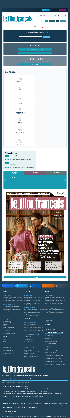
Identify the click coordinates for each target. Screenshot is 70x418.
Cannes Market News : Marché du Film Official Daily (55, 364)
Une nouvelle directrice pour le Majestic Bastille (18, 159)
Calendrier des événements (29, 353)
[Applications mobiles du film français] (65, 15)
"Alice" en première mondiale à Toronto (31, 315)
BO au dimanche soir (7, 321)
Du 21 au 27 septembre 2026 (8, 353)
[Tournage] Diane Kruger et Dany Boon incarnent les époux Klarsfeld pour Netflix (55, 301)
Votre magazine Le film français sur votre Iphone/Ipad (53, 359)
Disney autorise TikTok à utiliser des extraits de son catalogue (54, 310)
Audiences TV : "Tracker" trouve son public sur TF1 (33, 325)
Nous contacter (48, 337)
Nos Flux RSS (47, 362)
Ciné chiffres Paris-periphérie (8, 327)
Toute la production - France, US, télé (31, 351)
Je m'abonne (35, 277)
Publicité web (47, 346)
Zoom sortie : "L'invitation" (8, 298)
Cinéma (46, 21)
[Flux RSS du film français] (55, 15)
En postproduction (13, 178)
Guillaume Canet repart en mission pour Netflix (54, 303)
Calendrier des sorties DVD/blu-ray (52, 327)
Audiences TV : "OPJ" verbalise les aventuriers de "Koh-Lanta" (33, 328)
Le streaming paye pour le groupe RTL (52, 308)
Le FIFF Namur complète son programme (11, 306)
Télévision (52, 21)
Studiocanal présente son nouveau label (11, 308)
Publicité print (48, 347)
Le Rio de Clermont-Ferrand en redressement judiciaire (20, 167)
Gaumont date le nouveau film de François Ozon (18, 155)
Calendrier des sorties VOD (50, 329)
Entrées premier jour (6, 325)
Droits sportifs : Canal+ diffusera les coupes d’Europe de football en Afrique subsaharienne (33, 313)
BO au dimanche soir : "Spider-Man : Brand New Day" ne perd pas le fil (20, 163)
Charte (46, 349)
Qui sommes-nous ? (49, 335)
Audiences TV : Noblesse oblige (30, 324)
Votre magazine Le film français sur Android (53, 361)
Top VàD (46, 321)
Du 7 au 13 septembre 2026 (8, 350)
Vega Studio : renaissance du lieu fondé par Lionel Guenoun (12, 301)
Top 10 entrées (5, 324)
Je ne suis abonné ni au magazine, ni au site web (35, 52)
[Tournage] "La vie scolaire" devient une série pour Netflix (54, 298)
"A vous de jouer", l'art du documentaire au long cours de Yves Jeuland (33, 298)
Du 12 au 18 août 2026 (28, 336)
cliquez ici (35, 64)
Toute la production (35, 185)
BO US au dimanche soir (7, 332)
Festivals (4, 339)
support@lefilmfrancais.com (37, 396)
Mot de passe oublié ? (54, 9)
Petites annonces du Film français (30, 354)
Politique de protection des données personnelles (55, 340)
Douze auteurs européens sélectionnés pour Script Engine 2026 (34, 310)
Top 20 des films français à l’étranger (10, 333)
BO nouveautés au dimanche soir (9, 322)
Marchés (4, 341)
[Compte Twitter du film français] (62, 15)
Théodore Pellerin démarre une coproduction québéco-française (11, 310)
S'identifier (45, 9)
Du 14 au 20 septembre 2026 (8, 351)
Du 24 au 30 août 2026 (7, 347)
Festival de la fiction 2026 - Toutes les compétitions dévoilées (31, 304)
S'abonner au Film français (29, 347)
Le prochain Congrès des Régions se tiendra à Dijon (13, 297)
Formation (63, 21)
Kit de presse (47, 344)
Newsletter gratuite (28, 350)
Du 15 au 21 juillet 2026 (28, 338)
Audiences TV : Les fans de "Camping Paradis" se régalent (33, 331)
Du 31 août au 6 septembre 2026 (9, 348)
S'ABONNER (62, 9)
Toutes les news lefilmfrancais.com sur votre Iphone (54, 356)
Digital (57, 21)
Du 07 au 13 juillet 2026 (28, 339)
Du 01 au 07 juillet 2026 (28, 341)
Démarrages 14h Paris (7, 319)
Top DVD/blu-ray (48, 320)
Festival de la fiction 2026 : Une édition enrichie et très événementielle (33, 301)
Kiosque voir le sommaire (29, 348)
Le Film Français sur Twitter (50, 352)
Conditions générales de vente (51, 341)
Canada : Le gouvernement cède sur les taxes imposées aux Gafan (54, 313)
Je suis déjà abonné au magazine (35, 49)
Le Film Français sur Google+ (50, 353)
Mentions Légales (48, 338)
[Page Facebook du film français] (59, 15)
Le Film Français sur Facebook (51, 350)
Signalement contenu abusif (50, 343)
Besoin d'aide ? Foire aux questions (31, 356)
